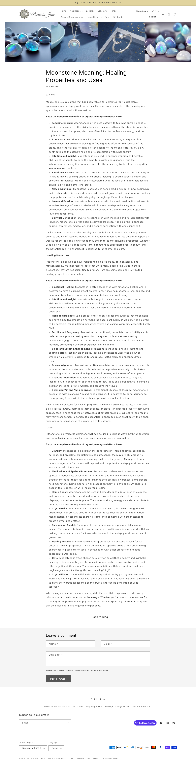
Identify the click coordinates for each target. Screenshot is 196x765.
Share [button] (52, 94)
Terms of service (77, 758)
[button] (76, 11)
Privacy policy (62, 758)
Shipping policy (94, 758)
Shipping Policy (94, 706)
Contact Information (142, 706)
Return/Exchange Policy (117, 706)
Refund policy (47, 758)
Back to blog (100, 616)
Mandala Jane (32, 758)
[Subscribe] (67, 722)
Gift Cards (78, 706)
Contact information (111, 758)
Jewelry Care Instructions (57, 706)
